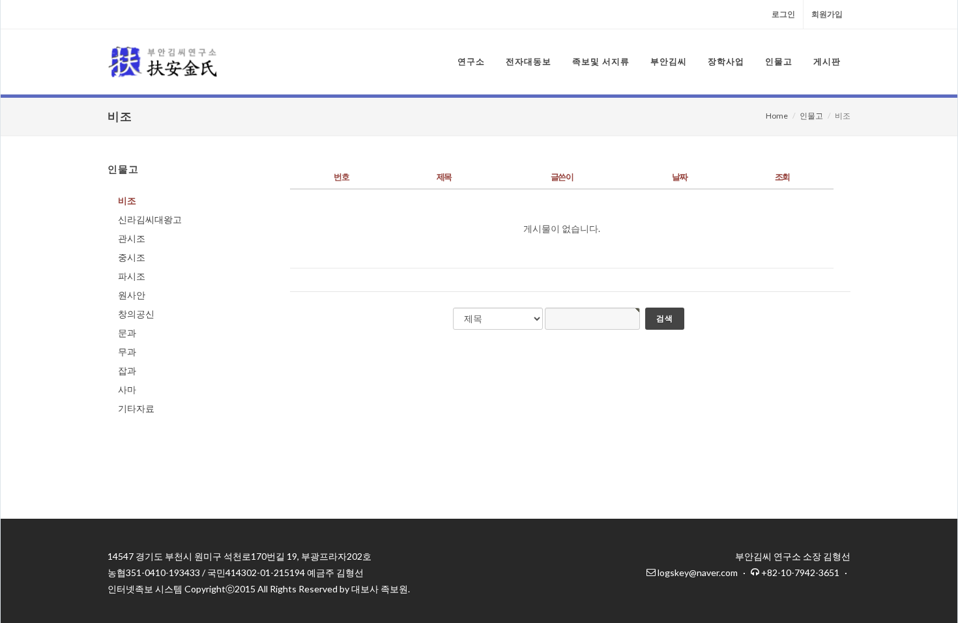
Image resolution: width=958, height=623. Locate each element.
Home (777, 116)
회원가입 (827, 14)
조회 (782, 176)
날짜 (679, 176)
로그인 (783, 14)
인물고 (811, 116)
